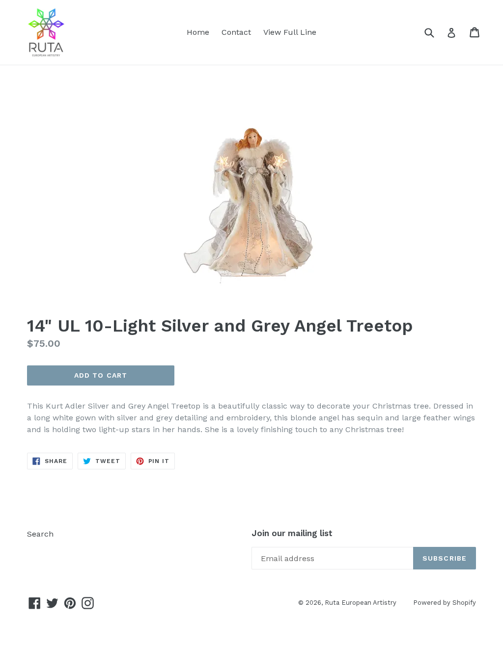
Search (40, 534)
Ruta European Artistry (361, 602)
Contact (236, 32)
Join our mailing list (292, 533)
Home (198, 32)
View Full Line (289, 32)
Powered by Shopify (444, 602)
